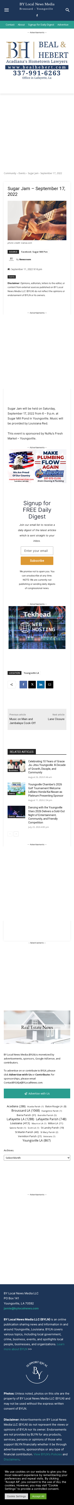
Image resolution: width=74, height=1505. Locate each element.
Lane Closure (56, 719)
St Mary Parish (49, 1132)
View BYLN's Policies (48, 1454)
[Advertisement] (37, 132)
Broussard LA (25, 1111)
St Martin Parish (27, 1132)
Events (22, 173)
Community (10, 173)
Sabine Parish (17, 1128)
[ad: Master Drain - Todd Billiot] (37, 482)
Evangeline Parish (52, 1111)
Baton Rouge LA (55, 1106)
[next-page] (16, 833)
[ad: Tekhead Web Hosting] (37, 648)
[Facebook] (37, 15)
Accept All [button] (38, 1496)
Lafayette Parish (51, 1119)
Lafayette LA (20, 1119)
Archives (9, 1150)
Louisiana (20, 1123)
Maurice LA (39, 1123)
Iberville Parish (47, 1115)
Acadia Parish (35, 1106)
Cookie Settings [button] (16, 1496)
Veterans (49, 1136)
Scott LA (33, 1128)
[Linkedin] (41, 684)
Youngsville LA (31, 672)
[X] (32, 684)
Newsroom (25, 259)
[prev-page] (10, 833)
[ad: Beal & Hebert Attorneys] (37, 82)
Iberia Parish (26, 1115)
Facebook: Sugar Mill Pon (34, 251)
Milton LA (55, 1123)
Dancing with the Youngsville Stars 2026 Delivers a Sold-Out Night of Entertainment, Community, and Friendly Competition (46, 815)
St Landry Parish (52, 1127)
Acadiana (16, 1106)
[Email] (49, 684)
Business (13, 770)
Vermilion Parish (30, 1136)
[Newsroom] (12, 259)
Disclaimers (12, 1459)
